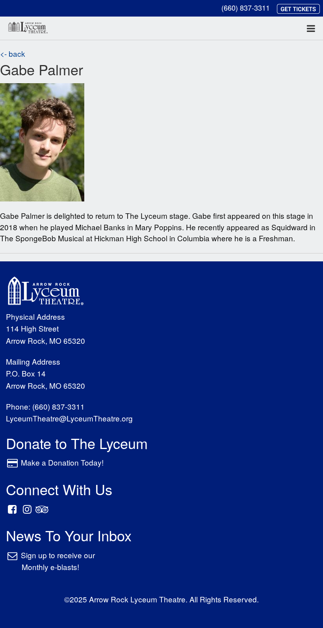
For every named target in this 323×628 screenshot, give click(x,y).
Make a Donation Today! (62, 462)
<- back (12, 53)
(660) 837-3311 (245, 7)
